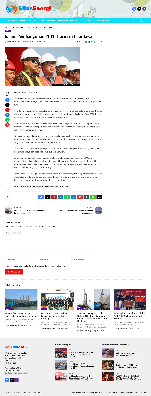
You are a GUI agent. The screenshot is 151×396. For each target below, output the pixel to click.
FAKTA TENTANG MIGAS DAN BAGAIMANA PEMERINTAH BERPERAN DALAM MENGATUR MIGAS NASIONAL (128, 379)
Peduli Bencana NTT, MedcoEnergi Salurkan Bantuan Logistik (81, 366)
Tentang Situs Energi (79, 392)
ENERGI (14, 27)
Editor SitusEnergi (14, 42)
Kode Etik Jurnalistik (112, 392)
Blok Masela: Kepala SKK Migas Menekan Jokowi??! (128, 354)
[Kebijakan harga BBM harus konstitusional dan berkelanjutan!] (108, 365)
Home (7, 27)
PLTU (61, 186)
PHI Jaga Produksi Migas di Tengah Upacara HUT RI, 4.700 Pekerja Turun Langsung (81, 378)
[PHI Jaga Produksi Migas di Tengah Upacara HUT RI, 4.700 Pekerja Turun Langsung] (61, 376)
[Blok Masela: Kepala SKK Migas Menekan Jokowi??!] (108, 353)
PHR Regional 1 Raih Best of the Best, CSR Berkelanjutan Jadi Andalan (129, 316)
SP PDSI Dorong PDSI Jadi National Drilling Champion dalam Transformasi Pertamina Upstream (93, 317)
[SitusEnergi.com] (31, 8)
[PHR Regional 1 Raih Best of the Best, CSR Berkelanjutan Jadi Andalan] (61, 353)
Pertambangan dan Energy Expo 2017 (45, 186)
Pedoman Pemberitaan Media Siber (133, 392)
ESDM (16, 186)
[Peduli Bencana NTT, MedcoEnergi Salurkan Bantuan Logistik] (61, 365)
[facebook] (134, 9)
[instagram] (144, 9)
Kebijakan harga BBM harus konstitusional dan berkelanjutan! (128, 366)
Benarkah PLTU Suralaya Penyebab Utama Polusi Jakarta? (21, 314)
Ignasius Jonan (26, 186)
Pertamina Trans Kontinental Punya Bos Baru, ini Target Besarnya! (55, 316)
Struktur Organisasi (95, 392)
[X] (139, 9)
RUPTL (67, 186)
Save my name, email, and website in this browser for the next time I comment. (37, 266)
